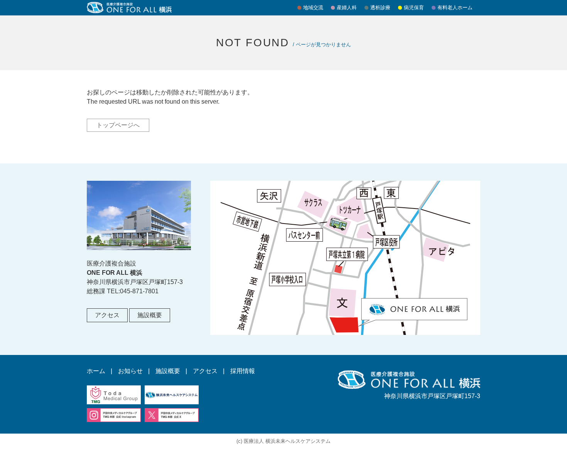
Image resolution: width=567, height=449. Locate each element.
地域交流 (313, 7)
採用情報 (242, 371)
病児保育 (414, 7)
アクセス (107, 315)
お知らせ (130, 371)
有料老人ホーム (454, 7)
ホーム (96, 371)
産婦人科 (347, 7)
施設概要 (149, 315)
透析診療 (380, 7)
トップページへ (118, 125)
